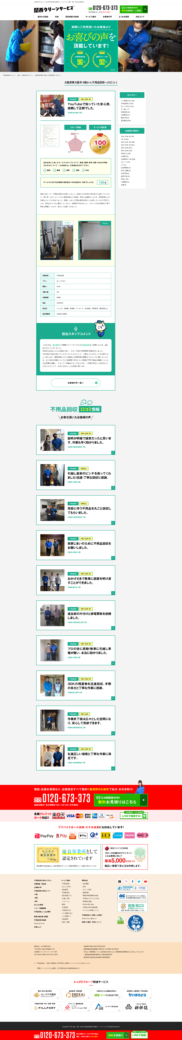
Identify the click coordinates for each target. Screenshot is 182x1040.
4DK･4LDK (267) (126, 148)
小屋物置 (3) (125, 182)
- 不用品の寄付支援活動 (90, 907)
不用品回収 (73, 99)
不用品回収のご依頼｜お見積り (92, 915)
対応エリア (140, 16)
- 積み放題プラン (66, 895)
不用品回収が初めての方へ (43, 880)
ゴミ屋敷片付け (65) (127, 101)
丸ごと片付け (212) (127, 106)
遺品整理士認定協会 (43, 866)
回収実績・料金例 (72, 16)
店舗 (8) (123, 185)
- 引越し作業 (65, 898)
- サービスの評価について (90, 910)
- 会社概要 (85, 884)
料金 (57, 16)
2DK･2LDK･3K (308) (128, 142)
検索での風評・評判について (91, 922)
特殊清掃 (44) (125, 112)
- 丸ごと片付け (66, 886)
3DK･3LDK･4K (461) (128, 145)
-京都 (36, 898)
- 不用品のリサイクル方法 (90, 898)
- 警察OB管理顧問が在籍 (90, 895)
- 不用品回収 (65, 884)
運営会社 (85, 880)
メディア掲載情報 (40, 908)
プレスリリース (39, 923)
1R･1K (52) (124, 139)
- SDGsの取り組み (88, 904)
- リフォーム (65, 901)
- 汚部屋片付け (66, 910)
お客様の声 (107, 16)
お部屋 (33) (124, 156)
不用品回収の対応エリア (42, 891)
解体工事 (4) (125, 118)
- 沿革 (84, 886)
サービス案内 (91, 16)
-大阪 (36, 894)
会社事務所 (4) (126, 168)
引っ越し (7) (125, 109)
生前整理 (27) (125, 115)
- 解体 (63, 904)
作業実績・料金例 (40, 884)
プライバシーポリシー (89, 918)
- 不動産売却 (65, 892)
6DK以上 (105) (126, 153)
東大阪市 (56, 345)
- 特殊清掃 (64, 919)
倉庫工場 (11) (125, 176)
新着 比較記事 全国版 (41, 916)
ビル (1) (123, 165)
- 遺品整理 (64, 889)
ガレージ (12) (125, 162)
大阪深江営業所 (62, 314)
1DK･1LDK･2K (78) (127, 136)
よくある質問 (124, 16)
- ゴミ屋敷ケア (66, 916)
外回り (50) (124, 179)
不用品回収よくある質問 (42, 912)
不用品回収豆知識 (40, 920)
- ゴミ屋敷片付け (66, 913)
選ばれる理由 (43, 16)
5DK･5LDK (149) (126, 150)
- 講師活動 (85, 892)
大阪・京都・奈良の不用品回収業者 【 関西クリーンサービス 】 (90, 1027)
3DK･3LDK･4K (86, 99)
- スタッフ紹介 (87, 889)
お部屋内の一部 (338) (128, 159)
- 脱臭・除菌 (65, 922)
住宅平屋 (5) (125, 173)
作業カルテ (37, 927)
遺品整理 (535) (126, 120)
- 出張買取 (64, 907)
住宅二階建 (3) (126, 170)
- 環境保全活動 (87, 901)
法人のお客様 (38, 905)
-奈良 (36, 901)
